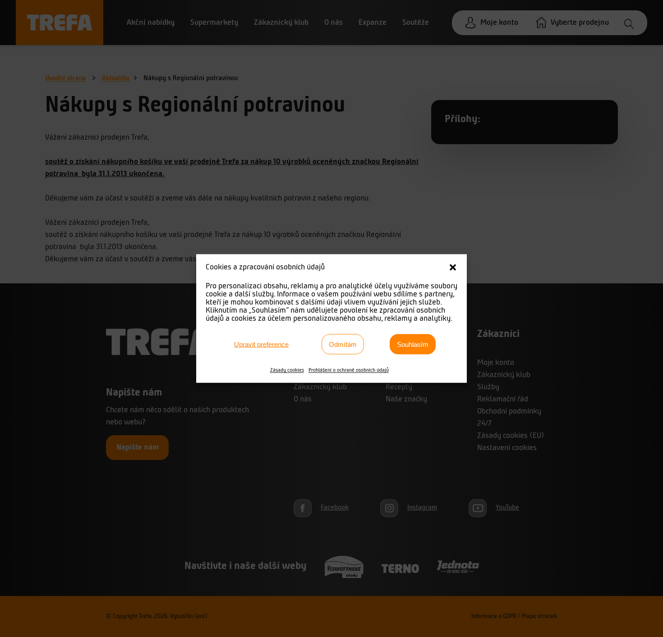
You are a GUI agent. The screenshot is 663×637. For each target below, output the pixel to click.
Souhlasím (412, 344)
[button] (452, 267)
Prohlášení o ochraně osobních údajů (348, 370)
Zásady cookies (287, 370)
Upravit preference (261, 344)
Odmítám (343, 344)
